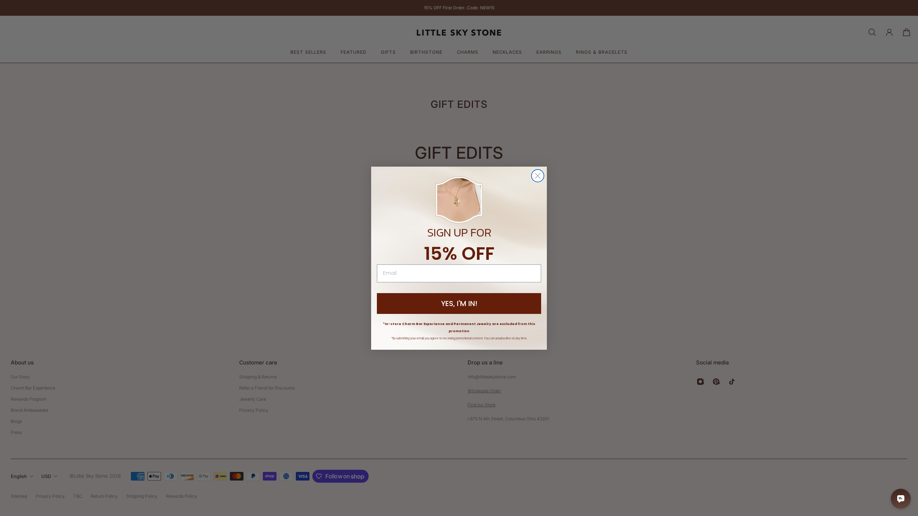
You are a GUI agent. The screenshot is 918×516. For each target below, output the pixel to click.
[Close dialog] (537, 175)
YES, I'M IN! (459, 303)
